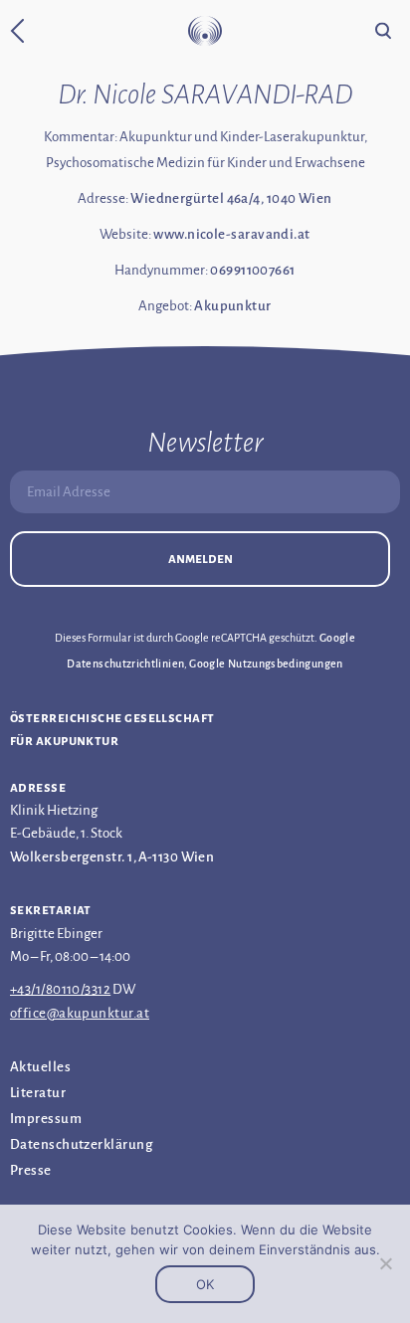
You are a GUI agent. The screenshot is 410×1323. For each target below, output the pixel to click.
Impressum (46, 1118)
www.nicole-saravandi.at (231, 234)
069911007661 (252, 270)
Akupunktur (233, 305)
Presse (31, 1170)
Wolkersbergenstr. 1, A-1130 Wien (112, 857)
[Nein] (385, 1263)
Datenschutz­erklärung (81, 1144)
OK (205, 1284)
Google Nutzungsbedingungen (265, 663)
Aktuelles (40, 1066)
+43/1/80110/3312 (60, 989)
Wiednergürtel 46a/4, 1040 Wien (231, 198)
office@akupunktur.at (79, 1013)
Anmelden (200, 558)
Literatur (38, 1092)
